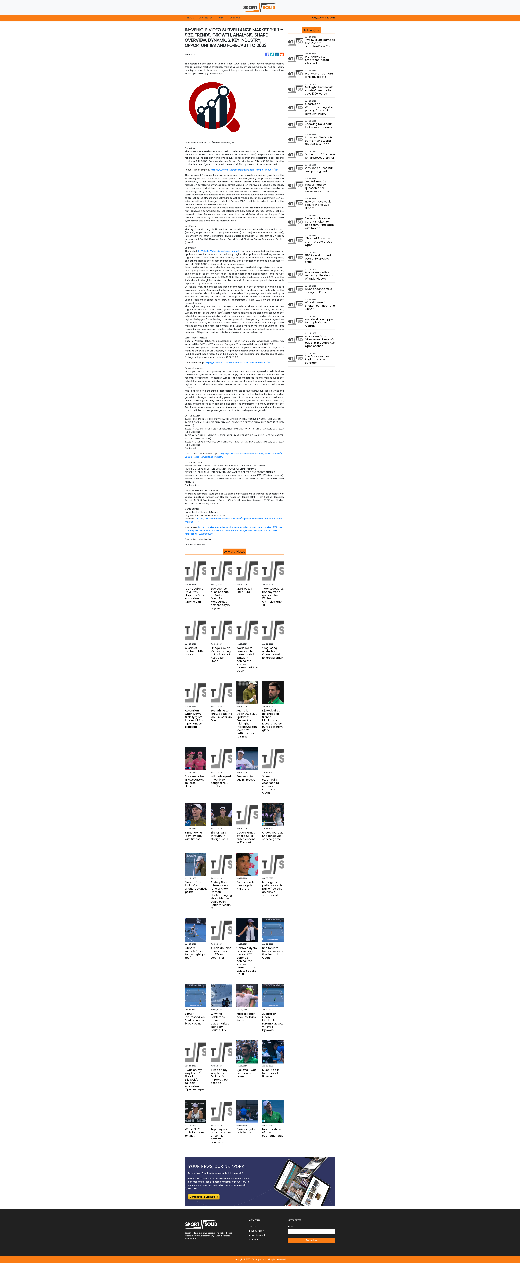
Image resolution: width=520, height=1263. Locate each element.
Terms (252, 1226)
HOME (190, 17)
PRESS (221, 17)
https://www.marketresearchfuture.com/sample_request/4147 (245, 169)
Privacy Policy (256, 1230)
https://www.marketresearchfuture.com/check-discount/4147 (239, 362)
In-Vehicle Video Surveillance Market (218, 251)
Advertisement (257, 1235)
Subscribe (311, 1240)
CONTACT (235, 17)
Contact (253, 1239)
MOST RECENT (206, 17)
